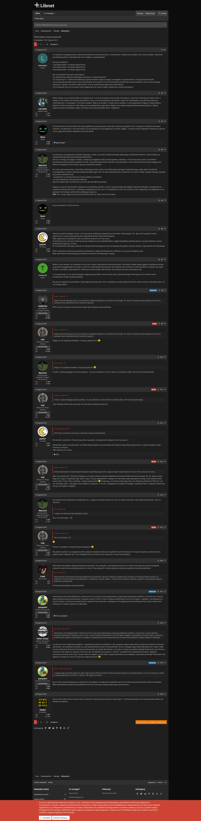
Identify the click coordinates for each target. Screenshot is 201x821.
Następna (53, 44)
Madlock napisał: (60, 395)
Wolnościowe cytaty (109, 793)
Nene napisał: (59, 572)
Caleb (42, 576)
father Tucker (43, 638)
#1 (165, 50)
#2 (162, 93)
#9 (162, 324)
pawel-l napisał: (59, 296)
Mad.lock (43, 165)
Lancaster (42, 109)
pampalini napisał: (60, 629)
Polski (50, 782)
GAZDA (43, 710)
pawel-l (42, 244)
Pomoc (160, 782)
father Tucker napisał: (62, 669)
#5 (162, 200)
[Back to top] (165, 93)
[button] (56, 13)
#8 (162, 290)
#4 (162, 150)
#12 (161, 423)
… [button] (43, 44)
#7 (162, 260)
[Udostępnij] (161, 49)
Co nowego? (49, 13)
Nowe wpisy (39, 18)
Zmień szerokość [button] (40, 782)
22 (47, 44)
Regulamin (152, 782)
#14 (161, 495)
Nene (42, 137)
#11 (161, 389)
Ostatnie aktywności (76, 797)
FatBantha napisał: (60, 429)
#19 (161, 663)
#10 (161, 357)
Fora (38, 13)
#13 (161, 461)
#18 (161, 623)
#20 (161, 694)
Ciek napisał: (58, 363)
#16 (161, 561)
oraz (61, 616)
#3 (162, 121)
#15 (161, 527)
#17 (161, 591)
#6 (162, 229)
